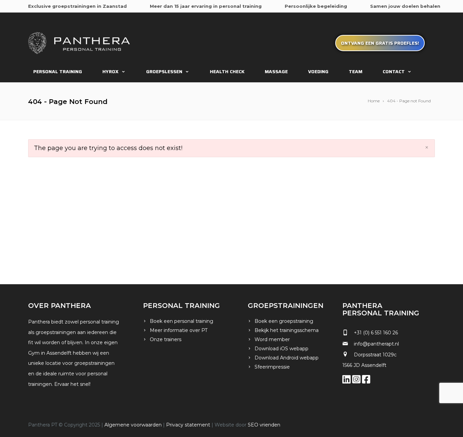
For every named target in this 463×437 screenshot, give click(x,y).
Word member (272, 339)
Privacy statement (188, 425)
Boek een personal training (181, 321)
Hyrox (110, 71)
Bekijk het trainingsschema (287, 330)
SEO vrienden (264, 425)
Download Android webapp (287, 358)
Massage (276, 71)
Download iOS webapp (281, 349)
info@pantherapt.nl (376, 344)
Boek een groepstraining (284, 321)
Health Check (227, 71)
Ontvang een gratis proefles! (380, 43)
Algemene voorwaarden (133, 425)
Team (355, 71)
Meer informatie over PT (178, 330)
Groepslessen (164, 71)
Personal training (57, 71)
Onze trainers (165, 339)
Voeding (318, 71)
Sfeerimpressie (272, 367)
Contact (394, 71)
